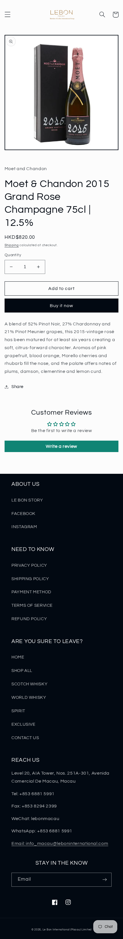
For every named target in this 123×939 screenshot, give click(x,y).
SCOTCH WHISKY (29, 684)
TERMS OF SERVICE (32, 605)
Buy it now (62, 305)
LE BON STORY (27, 500)
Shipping (12, 245)
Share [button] (17, 387)
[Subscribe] (104, 880)
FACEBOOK (23, 514)
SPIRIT (18, 711)
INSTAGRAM (24, 527)
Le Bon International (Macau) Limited (67, 929)
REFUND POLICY (29, 619)
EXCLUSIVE (23, 724)
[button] (7, 14)
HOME (17, 657)
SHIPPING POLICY (30, 579)
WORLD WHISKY (28, 697)
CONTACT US (25, 738)
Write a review (61, 446)
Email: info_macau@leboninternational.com (59, 843)
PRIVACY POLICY (29, 565)
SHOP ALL (21, 671)
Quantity (13, 255)
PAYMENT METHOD (31, 592)
